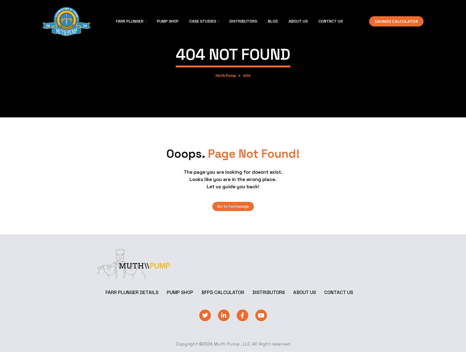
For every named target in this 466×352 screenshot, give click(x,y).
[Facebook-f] (242, 315)
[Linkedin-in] (224, 315)
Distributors (268, 292)
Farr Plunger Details (132, 292)
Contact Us (338, 292)
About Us (304, 292)
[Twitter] (205, 315)
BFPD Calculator (222, 292)
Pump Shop (180, 292)
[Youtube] (261, 315)
